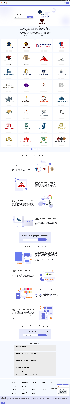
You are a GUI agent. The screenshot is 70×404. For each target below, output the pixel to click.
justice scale (51, 293)
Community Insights (54, 386)
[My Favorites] (63, 2)
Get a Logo (29, 17)
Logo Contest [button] (55, 2)
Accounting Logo (43, 386)
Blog (51, 382)
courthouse (47, 293)
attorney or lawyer (24, 168)
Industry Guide (53, 385)
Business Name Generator (16, 394)
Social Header (14, 392)
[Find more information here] (63, 393)
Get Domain (14, 393)
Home (2, 5)
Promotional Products (25, 390)
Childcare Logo (34, 392)
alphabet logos (50, 295)
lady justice (45, 35)
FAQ (51, 392)
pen (40, 294)
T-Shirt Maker (14, 389)
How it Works (53, 391)
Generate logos (42, 239)
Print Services (24, 389)
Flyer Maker (24, 385)
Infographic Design (25, 382)
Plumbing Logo (34, 389)
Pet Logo (42, 385)
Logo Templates (6, 5)
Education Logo (43, 382)
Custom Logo (50, 2)
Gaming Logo (33, 393)
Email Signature (24, 393)
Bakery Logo (33, 385)
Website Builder (14, 386)
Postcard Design (24, 392)
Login (67, 2)
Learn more (16, 399)
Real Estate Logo (43, 389)
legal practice (16, 168)
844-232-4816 (67, 0)
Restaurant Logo (34, 390)
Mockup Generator (15, 390)
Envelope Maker (24, 386)
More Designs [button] (60, 2)
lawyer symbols (37, 294)
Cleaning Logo (34, 382)
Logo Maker (45, 2)
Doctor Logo (33, 394)
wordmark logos (53, 256)
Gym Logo (33, 386)
